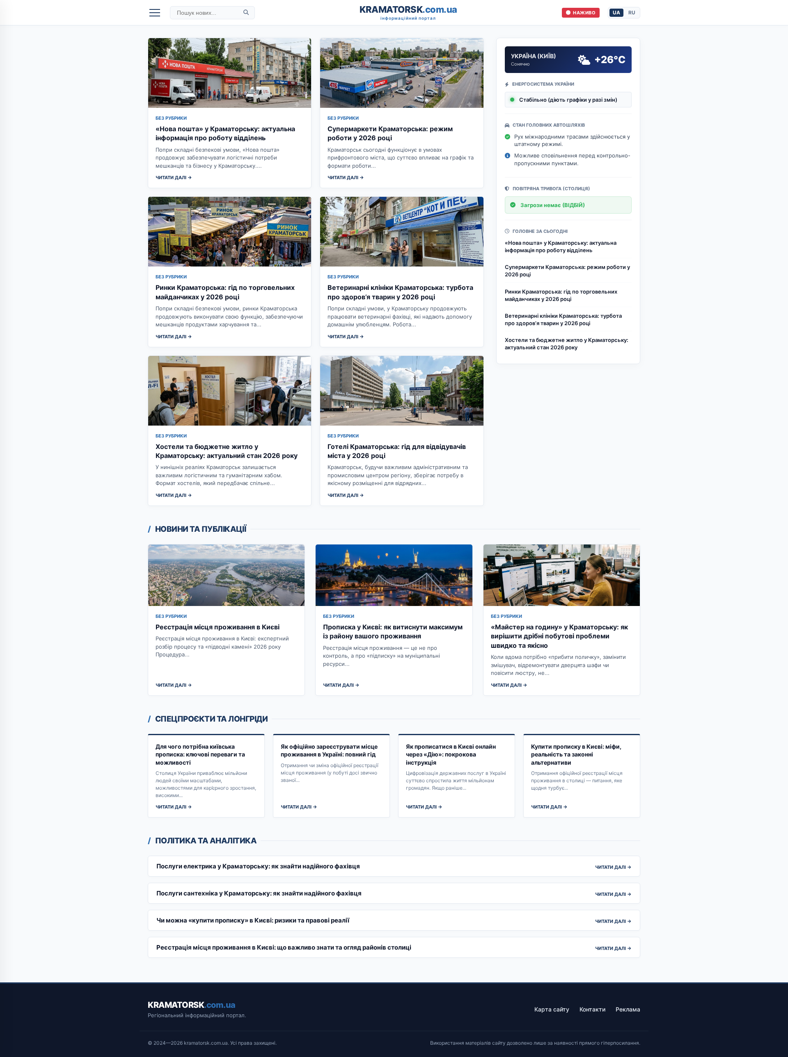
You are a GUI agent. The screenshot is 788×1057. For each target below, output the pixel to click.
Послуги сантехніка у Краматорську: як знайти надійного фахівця (259, 893)
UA (616, 12)
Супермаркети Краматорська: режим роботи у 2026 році (567, 271)
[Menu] (155, 13)
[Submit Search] (246, 12)
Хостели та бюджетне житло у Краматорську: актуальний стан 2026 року (566, 344)
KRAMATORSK (408, 12)
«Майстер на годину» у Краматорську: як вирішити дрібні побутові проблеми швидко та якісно (559, 636)
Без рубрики (171, 118)
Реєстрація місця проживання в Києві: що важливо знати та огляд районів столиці (283, 947)
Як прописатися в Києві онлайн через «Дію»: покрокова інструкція (451, 754)
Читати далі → (174, 177)
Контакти (592, 1009)
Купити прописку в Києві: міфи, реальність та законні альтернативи (576, 754)
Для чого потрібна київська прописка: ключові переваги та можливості (200, 754)
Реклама (628, 1009)
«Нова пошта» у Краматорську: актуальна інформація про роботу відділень (560, 246)
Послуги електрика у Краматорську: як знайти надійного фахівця (258, 866)
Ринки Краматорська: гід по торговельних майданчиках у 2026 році (561, 295)
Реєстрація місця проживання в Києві (217, 627)
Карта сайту (551, 1009)
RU (631, 12)
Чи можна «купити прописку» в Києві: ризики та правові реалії (252, 920)
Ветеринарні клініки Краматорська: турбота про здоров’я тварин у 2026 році (563, 319)
